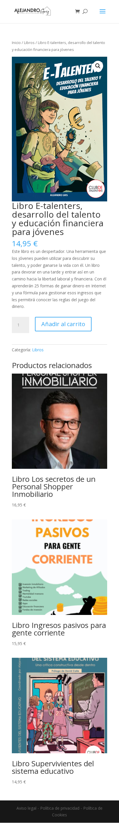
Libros (29, 42)
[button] (98, 66)
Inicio (16, 42)
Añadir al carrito (63, 324)
